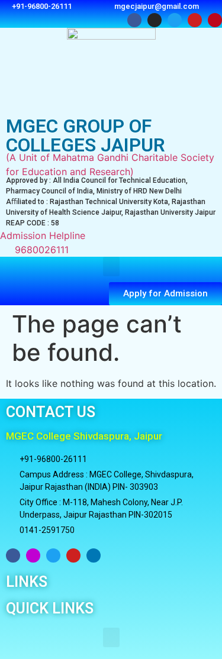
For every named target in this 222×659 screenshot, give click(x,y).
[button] (111, 266)
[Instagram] (33, 555)
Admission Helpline (42, 243)
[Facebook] (13, 555)
